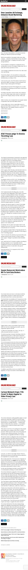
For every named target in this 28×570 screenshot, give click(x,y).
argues (14, 460)
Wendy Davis (4, 138)
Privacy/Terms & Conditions (11, 556)
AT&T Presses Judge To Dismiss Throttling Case (11, 529)
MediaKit (14, 554)
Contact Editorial (20, 554)
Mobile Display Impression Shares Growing (10, 540)
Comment (3, 120)
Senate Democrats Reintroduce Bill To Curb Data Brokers (13, 532)
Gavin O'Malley (5, 17)
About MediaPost (9, 554)
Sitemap (11, 555)
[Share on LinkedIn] (5, 117)
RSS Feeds (7, 555)
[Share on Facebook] (2, 117)
